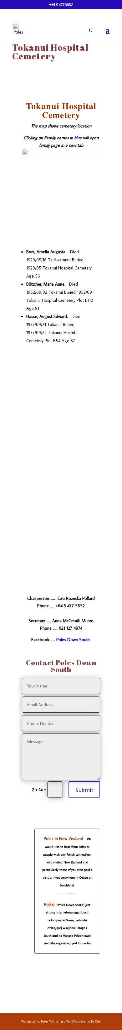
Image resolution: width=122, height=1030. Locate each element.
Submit (84, 789)
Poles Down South (73, 639)
